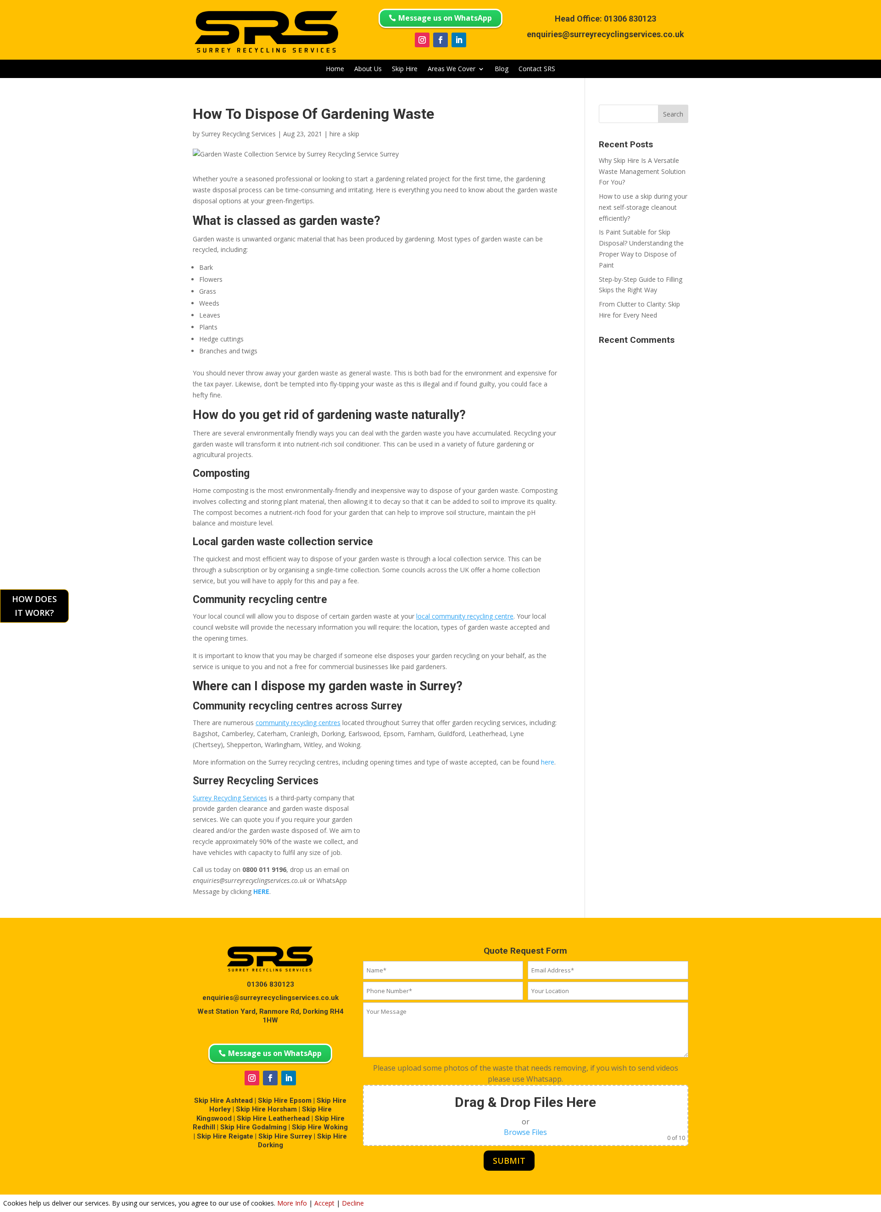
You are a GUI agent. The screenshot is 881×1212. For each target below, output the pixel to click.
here (547, 762)
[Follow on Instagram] (422, 40)
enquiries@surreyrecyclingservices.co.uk (605, 34)
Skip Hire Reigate (225, 1136)
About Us (368, 69)
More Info (292, 1203)
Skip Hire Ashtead (223, 1100)
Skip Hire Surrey (285, 1136)
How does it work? (34, 606)
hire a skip (344, 133)
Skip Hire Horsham (266, 1109)
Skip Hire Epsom (285, 1100)
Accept (324, 1203)
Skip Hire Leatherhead (273, 1118)
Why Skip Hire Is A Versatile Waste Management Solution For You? (642, 171)
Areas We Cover (451, 69)
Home (335, 69)
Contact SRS (537, 69)
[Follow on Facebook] (440, 40)
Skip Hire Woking (320, 1127)
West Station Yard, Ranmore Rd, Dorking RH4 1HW (270, 1016)
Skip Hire (405, 69)
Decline (353, 1203)
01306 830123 (630, 18)
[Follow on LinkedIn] (459, 40)
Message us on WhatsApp (445, 18)
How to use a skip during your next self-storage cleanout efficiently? (643, 207)
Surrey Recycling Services (238, 133)
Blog (501, 69)
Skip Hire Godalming (253, 1127)
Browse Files (525, 1132)
